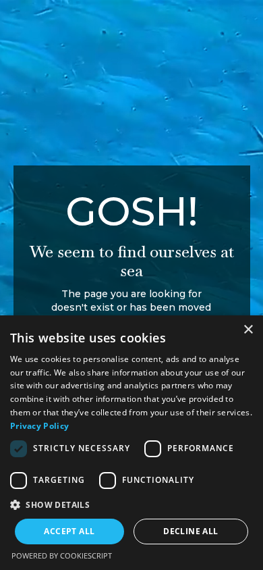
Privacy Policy (39, 426)
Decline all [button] (190, 531)
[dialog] (131, 442)
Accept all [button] (69, 531)
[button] (131, 504)
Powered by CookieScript (61, 555)
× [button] (248, 330)
